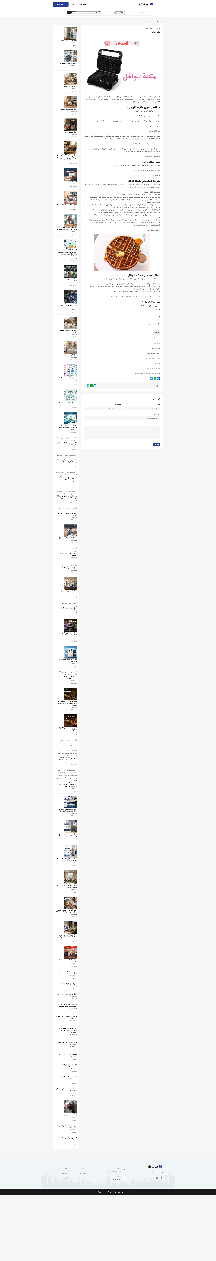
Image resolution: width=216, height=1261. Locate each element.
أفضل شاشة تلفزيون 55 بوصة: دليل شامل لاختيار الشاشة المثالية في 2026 (67, 634)
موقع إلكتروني (157, 414)
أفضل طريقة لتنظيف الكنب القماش (67, 355)
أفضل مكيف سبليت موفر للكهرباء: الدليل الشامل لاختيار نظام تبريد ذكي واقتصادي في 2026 (67, 885)
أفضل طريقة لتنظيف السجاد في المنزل (68, 331)
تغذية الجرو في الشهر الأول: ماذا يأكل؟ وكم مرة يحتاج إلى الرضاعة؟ (66, 460)
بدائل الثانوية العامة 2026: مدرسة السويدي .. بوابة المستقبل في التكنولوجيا (67, 1030)
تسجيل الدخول (82, 4)
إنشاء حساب (65, 1173)
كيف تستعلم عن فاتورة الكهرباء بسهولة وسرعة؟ (68, 1065)
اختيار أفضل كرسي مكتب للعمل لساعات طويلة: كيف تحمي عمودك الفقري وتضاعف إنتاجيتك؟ (67, 784)
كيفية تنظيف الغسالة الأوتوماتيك (68, 63)
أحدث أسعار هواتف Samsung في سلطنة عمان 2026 (67, 660)
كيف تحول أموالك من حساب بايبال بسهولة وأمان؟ (67, 1138)
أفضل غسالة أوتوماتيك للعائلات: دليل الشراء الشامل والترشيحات (67, 859)
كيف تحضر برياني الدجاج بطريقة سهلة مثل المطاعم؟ (66, 443)
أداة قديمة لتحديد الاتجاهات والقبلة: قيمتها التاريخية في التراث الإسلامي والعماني (67, 703)
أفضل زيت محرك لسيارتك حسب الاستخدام (68, 279)
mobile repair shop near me (152, 358)
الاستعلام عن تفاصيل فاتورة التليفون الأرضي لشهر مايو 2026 (67, 1114)
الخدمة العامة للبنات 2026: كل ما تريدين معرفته (67, 1077)
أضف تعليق (156, 444)
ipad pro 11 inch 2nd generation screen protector (145, 373)
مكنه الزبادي (151, 230)
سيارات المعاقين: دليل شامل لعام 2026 (67, 972)
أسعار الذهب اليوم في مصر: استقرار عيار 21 (67, 960)
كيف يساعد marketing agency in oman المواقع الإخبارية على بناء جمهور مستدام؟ (67, 478)
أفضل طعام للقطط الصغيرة (69, 109)
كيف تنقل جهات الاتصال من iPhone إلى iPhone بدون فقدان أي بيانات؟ (67, 497)
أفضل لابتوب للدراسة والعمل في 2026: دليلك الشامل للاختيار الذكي (67, 935)
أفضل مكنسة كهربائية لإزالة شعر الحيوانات (68, 554)
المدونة (157, 21)
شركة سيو (94, 1192)
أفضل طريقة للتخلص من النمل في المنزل (67, 514)
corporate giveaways (154, 338)
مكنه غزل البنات (150, 175)
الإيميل (158, 316)
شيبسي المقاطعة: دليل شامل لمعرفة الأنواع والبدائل (66, 1017)
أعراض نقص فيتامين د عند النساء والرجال (68, 378)
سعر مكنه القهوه (150, 156)
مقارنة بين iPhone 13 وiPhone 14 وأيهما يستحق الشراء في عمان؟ (67, 758)
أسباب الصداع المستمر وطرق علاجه (67, 402)
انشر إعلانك (60, 4)
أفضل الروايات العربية (71, 132)
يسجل (72, 4)
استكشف (146, 11)
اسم (159, 404)
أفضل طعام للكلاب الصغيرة (69, 86)
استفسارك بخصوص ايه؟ (153, 323)
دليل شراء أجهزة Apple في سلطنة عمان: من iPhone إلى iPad (67, 677)
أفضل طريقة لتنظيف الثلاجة (69, 40)
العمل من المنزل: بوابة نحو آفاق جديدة (66, 994)
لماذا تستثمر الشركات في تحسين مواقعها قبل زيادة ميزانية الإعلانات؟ (67, 426)
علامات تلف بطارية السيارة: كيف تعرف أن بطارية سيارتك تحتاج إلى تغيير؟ (67, 305)
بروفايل (66, 1168)
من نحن (84, 1168)
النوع (121, 11)
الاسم (158, 309)
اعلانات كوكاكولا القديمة (153, 353)
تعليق (159, 423)
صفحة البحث (83, 1173)
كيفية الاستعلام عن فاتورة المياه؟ (68, 1054)
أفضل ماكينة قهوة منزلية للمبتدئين (67, 568)
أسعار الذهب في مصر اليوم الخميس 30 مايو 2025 (67, 1043)
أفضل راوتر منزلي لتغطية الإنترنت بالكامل (67, 591)
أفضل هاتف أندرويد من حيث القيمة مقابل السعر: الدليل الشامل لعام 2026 (66, 911)
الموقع (98, 11)
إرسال (156, 332)
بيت (162, 21)
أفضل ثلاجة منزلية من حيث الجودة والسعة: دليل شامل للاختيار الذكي (67, 835)
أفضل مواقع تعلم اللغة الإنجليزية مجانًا (66, 204)
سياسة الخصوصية (81, 1178)
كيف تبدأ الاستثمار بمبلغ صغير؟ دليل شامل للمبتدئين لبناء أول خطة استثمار (66, 228)
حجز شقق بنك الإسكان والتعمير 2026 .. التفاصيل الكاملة (66, 1126)
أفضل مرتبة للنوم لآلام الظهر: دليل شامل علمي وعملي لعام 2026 (67, 810)
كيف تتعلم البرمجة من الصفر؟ (68, 181)
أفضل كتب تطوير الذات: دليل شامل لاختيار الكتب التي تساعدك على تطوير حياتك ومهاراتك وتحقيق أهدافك (66, 156)
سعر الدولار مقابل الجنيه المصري (68, 984)
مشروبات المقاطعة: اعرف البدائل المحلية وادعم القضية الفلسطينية (67, 1005)
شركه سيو (157, 343)
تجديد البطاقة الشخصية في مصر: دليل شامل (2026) (66, 1089)
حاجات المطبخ (105, 99)
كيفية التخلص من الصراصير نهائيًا (68, 538)
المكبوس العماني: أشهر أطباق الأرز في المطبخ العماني (66, 729)
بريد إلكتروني (118, 404)
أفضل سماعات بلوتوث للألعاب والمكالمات (68, 609)
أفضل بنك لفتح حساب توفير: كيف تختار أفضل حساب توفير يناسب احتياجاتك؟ (67, 254)
